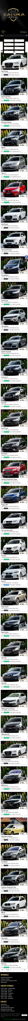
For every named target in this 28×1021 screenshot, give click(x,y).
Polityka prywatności (6, 977)
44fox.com (23, 1019)
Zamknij (24, 1015)
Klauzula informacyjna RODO (9, 980)
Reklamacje (4, 982)
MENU (2, 36)
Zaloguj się (24, 32)
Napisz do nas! (11, 1019)
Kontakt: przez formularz (8, 1011)
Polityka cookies (5, 979)
